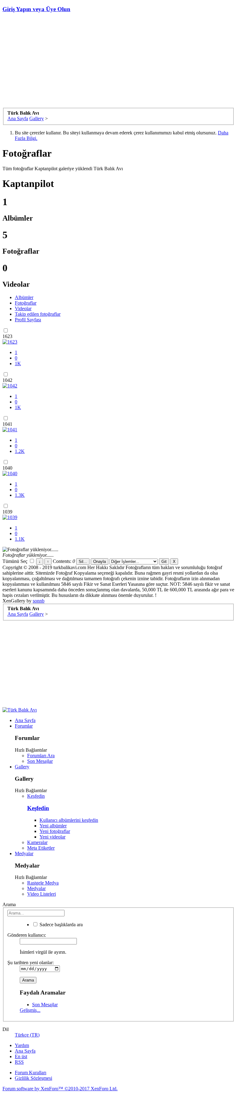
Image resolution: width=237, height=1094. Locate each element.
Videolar (23, 308)
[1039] (9, 517)
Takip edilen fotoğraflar (37, 314)
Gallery (22, 766)
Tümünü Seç (15, 561)
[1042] (9, 385)
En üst (21, 1056)
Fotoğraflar (25, 303)
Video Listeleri (41, 894)
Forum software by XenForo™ (60, 1088)
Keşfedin (36, 796)
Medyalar (24, 853)
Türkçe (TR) (27, 1034)
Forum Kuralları (30, 1072)
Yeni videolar (52, 836)
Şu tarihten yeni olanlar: (30, 962)
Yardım (22, 1045)
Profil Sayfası (28, 319)
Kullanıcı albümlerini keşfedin (69, 820)
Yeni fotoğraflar (55, 831)
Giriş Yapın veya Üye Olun (36, 9)
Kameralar (37, 842)
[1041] (9, 429)
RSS (19, 1062)
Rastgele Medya (43, 882)
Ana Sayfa (25, 720)
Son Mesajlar (40, 761)
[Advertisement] (118, 61)
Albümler (24, 297)
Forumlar (24, 726)
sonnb (38, 600)
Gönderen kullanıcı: (26, 935)
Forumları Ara (41, 755)
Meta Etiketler (41, 848)
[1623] (9, 341)
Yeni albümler (53, 825)
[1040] (9, 473)
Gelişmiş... (30, 1010)
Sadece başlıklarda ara (60, 924)
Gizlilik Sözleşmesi (33, 1078)
